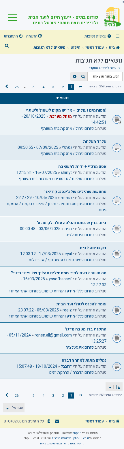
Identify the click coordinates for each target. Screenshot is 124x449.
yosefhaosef (60, 279)
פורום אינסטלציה (80, 235)
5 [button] (34, 87)
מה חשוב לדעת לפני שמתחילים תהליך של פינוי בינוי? (58, 273)
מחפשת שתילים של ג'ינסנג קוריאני (75, 192)
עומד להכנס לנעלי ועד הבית (81, 304)
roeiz (67, 310)
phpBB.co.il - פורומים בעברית (70, 438)
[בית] (109, 17)
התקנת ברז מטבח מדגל (85, 329)
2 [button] (63, 87)
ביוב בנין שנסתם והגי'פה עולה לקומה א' (71, 223)
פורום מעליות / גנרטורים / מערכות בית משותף (56, 179)
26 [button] (17, 87)
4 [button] (43, 87)
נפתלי (67, 147)
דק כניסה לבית (93, 248)
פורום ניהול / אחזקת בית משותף (67, 128)
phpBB (77, 433)
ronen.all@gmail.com (53, 335)
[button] (80, 86)
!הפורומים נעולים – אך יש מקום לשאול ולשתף (66, 110)
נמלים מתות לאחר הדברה (84, 360)
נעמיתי (66, 198)
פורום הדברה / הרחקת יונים (71, 372)
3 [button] (53, 87)
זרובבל (66, 366)
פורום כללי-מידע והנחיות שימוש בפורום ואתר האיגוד (51, 291)
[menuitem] (98, 36)
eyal (68, 254)
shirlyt (66, 173)
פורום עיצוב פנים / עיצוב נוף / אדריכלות (61, 260)
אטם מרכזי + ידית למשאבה (82, 167)
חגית (68, 229)
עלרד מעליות (94, 141)
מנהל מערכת (60, 116)
